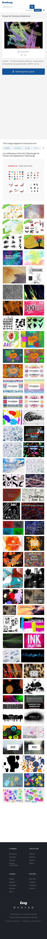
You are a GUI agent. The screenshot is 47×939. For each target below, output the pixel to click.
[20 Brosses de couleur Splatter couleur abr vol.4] (13, 780)
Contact (32, 888)
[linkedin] (32, 908)
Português (13, 885)
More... (11, 891)
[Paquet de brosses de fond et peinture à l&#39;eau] (13, 227)
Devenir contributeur (13, 864)
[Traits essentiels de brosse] (34, 308)
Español (12, 882)
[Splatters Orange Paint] (13, 686)
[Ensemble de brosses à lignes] (13, 702)
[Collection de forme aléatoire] (14, 323)
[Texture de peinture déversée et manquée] (13, 292)
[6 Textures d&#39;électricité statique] (33, 449)
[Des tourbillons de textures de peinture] (13, 257)
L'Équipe (32, 882)
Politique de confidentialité (31, 921)
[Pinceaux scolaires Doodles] (12, 449)
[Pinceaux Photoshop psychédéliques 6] (32, 339)
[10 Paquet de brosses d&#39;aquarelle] (34, 211)
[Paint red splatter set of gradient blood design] (17, 188)
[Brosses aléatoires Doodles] (11, 511)
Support (32, 860)
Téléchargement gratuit (25, 72)
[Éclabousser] (34, 543)
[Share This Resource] (25, 55)
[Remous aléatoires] (13, 480)
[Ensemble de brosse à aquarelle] (30, 610)
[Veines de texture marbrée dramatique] (32, 511)
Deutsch (12, 888)
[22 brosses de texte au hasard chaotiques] (34, 528)
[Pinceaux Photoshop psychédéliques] (34, 371)
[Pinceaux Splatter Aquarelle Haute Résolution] (33, 732)
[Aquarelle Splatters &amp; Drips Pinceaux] (12, 417)
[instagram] (25, 908)
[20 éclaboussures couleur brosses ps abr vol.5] (13, 795)
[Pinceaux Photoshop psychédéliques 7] (13, 356)
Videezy (12, 860)
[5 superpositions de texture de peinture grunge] (13, 465)
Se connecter (29, 10)
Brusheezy (13, 854)
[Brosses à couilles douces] (11, 655)
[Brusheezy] (7, 2)
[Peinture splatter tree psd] (34, 242)
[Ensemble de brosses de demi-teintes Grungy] (13, 242)
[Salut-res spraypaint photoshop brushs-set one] (34, 596)
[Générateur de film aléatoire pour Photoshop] (34, 702)
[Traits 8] (13, 308)
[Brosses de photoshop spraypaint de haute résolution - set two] (9, 610)
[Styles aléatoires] (34, 433)
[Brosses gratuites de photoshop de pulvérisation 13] (13, 717)
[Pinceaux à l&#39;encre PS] (34, 671)
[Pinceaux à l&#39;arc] (11, 339)
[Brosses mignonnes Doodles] (13, 433)
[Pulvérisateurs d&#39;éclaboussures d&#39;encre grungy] (34, 640)
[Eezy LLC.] (23, 903)
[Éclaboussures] (13, 559)
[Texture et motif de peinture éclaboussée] (34, 559)
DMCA (31, 863)
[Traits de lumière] (13, 578)
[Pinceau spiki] (35, 274)
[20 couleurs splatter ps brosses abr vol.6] (32, 763)
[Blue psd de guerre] (32, 655)
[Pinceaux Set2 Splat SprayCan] (13, 596)
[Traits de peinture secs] (14, 274)
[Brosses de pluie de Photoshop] (13, 747)
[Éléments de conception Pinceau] (13, 211)
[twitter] (18, 908)
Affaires (32, 854)
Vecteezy (12, 857)
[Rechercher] (32, 7)
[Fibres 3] (12, 495)
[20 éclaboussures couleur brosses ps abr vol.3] (34, 780)
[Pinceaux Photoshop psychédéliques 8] (34, 356)
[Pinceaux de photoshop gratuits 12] (34, 717)
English (11, 879)
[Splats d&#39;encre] (11, 763)
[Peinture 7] (13, 671)
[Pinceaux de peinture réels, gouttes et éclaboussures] (34, 257)
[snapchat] (29, 908)
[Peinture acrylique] (13, 543)
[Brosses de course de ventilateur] (33, 417)
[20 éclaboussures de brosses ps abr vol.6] (34, 795)
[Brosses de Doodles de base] (35, 465)
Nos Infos (32, 879)
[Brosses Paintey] (35, 323)
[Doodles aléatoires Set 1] (33, 495)
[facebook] (14, 908)
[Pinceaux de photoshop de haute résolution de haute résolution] (32, 624)
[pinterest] (22, 908)
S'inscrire (38, 10)
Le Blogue (32, 885)
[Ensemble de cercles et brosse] (12, 732)
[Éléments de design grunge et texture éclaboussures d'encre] (34, 188)
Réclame (32, 857)
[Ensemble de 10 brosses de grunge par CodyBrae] (11, 624)
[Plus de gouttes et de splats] (34, 686)
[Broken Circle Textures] (13, 528)
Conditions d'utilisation (13, 921)
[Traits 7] (34, 292)
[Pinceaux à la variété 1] (34, 480)
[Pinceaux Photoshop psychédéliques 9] (13, 371)
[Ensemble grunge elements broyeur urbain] (34, 227)
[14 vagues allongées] (13, 640)
